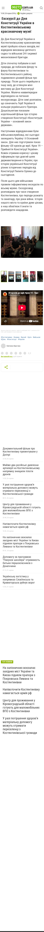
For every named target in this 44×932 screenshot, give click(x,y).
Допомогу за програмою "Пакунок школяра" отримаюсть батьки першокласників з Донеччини (21, 561)
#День (3, 339)
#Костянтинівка (6, 337)
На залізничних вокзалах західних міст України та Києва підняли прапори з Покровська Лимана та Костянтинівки (21, 542)
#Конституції (12, 339)
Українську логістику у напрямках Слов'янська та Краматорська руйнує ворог (19, 579)
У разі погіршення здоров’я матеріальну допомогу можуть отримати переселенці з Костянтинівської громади (20, 489)
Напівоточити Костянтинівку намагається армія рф (19, 525)
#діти (29, 337)
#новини (16, 337)
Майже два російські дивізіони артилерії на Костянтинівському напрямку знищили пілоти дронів (21, 469)
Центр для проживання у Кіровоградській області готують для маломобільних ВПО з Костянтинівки (22, 509)
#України (21, 339)
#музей (23, 337)
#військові (36, 337)
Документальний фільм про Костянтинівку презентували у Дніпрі (20, 451)
